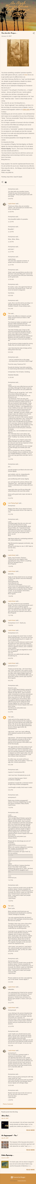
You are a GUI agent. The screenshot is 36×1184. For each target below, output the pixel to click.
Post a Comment (8, 1104)
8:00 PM (10, 658)
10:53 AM (11, 1085)
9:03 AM (10, 352)
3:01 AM (10, 1045)
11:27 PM (11, 251)
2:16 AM (10, 982)
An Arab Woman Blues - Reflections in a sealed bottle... (18, 9)
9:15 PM (10, 712)
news (25, 74)
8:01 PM (10, 680)
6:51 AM (10, 764)
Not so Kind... (5, 1116)
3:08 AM (10, 1069)
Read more (30, 1130)
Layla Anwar (11, 203)
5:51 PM (10, 790)
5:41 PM (10, 550)
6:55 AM (10, 295)
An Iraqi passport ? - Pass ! (9, 1135)
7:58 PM (10, 625)
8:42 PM (10, 953)
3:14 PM (10, 459)
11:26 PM (11, 241)
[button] (34, 33)
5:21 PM (10, 514)
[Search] (34, 3)
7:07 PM (10, 880)
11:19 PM (11, 231)
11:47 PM (11, 265)
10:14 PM (11, 1026)
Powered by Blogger (19, 1177)
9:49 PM (10, 198)
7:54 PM (10, 566)
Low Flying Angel (13, 503)
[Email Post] (6, 183)
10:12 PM (11, 1002)
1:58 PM (10, 1100)
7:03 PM (10, 807)
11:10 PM (11, 221)
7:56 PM (10, 596)
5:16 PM (10, 498)
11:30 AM (11, 377)
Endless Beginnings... (7, 1155)
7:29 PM (10, 901)
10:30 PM (11, 211)
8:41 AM (10, 308)
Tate (9, 313)
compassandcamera (22, 1180)
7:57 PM (10, 615)
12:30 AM (11, 279)
